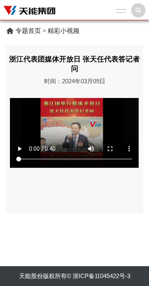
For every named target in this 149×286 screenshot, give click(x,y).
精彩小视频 (63, 30)
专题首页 (28, 30)
